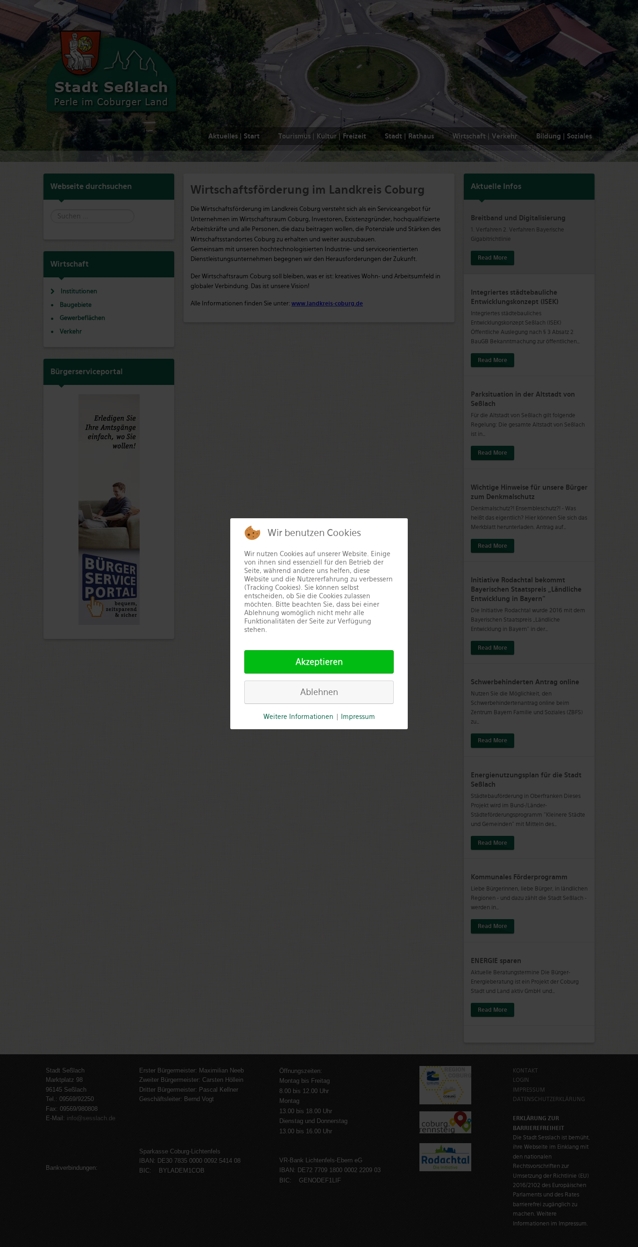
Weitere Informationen (298, 716)
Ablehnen (319, 692)
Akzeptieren (319, 662)
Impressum (358, 716)
